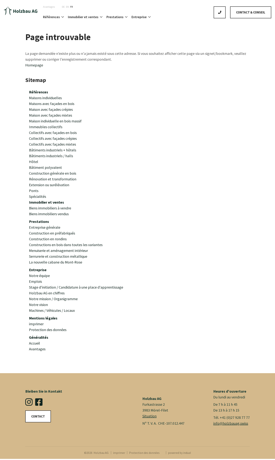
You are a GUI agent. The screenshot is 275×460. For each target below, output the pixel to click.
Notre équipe (39, 275)
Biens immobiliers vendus (49, 213)
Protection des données (47, 329)
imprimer (36, 324)
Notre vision (38, 304)
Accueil (34, 343)
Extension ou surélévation (49, 184)
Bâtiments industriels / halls (51, 155)
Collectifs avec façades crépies (53, 138)
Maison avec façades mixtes (50, 115)
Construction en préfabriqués (52, 233)
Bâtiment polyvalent (45, 167)
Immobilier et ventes (46, 202)
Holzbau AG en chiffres (47, 293)
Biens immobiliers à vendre (50, 208)
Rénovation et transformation (52, 179)
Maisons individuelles (45, 97)
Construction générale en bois (52, 173)
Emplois (35, 281)
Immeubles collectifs (45, 126)
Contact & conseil (250, 12)
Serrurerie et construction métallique (58, 256)
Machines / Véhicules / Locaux (52, 310)
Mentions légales (43, 318)
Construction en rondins (48, 239)
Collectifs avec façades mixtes (52, 144)
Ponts (33, 190)
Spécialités (37, 196)
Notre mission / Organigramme (53, 298)
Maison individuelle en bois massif (55, 121)
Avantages (37, 349)
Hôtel (33, 161)
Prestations (39, 221)
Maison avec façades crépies (51, 109)
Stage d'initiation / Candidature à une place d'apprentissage (76, 287)
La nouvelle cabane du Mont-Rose (55, 262)
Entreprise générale (44, 227)
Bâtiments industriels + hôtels (52, 150)
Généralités (38, 337)
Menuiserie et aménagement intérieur (58, 250)
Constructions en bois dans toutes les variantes (66, 244)
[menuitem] (50, 7)
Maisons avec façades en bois (51, 103)
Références (38, 92)
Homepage (34, 65)
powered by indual (179, 453)
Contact (38, 416)
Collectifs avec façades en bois (53, 132)
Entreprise (38, 269)
